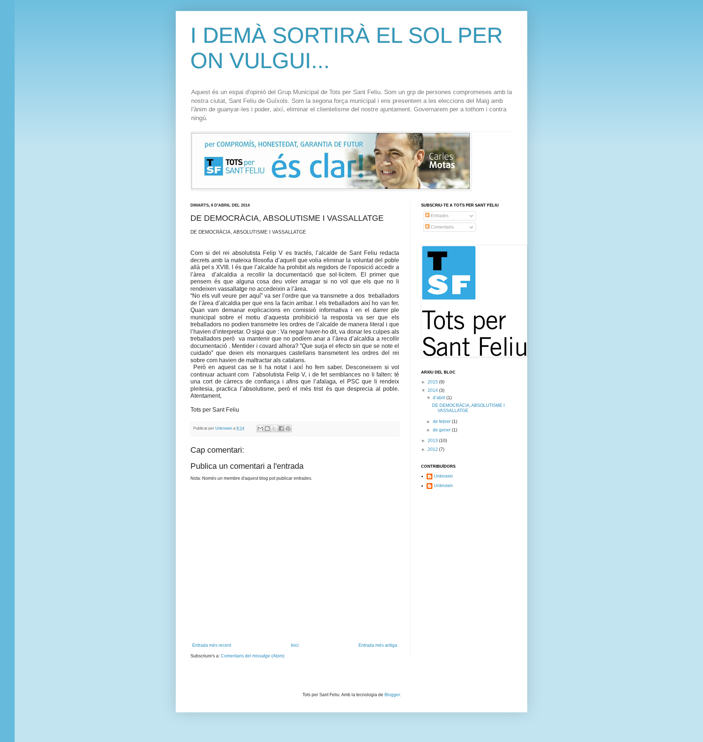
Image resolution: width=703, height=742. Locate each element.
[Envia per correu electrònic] (260, 428)
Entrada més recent (211, 645)
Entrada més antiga (377, 645)
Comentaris (441, 227)
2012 (433, 449)
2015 (433, 382)
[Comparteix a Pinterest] (288, 428)
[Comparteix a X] (274, 428)
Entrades (439, 215)
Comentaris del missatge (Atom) (252, 655)
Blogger (392, 694)
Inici (295, 645)
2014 (433, 390)
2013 (433, 440)
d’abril (439, 397)
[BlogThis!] (267, 428)
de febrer (442, 421)
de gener (442, 430)
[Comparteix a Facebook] (281, 428)
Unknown (443, 476)
